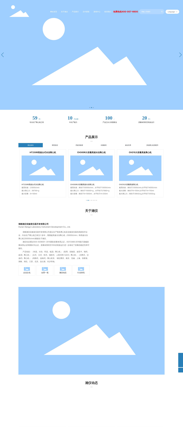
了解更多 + (24, 124)
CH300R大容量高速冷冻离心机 (91, 152)
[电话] (180, 360)
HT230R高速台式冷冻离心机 (43, 152)
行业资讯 (81, 272)
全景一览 (45, 272)
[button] (89, 107)
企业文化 (26, 272)
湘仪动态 (63, 272)
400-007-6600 (130, 11)
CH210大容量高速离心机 (140, 152)
